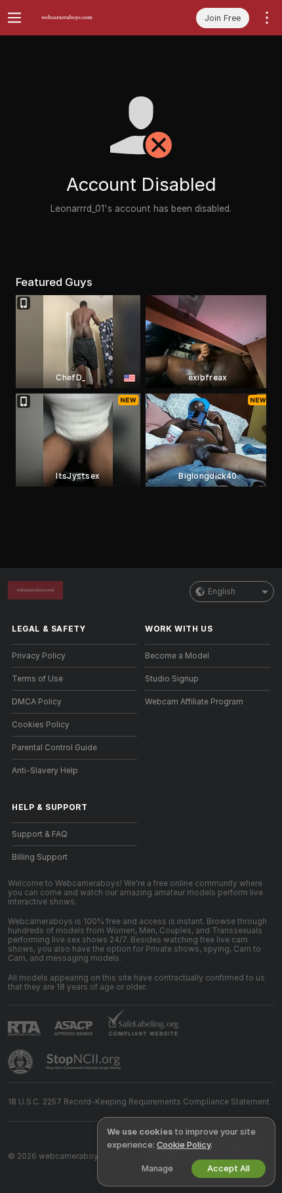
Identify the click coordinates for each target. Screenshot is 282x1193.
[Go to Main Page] (85, 17)
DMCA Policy (37, 701)
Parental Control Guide (54, 747)
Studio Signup (172, 678)
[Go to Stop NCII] (84, 1062)
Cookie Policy (184, 1145)
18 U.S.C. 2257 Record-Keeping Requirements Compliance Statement (139, 1101)
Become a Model (177, 655)
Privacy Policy (39, 655)
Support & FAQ (40, 834)
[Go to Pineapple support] (21, 1061)
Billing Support (40, 857)
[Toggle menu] (14, 17)
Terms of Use (37, 678)
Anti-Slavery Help (45, 770)
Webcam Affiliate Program (194, 701)
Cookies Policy (41, 724)
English (221, 591)
